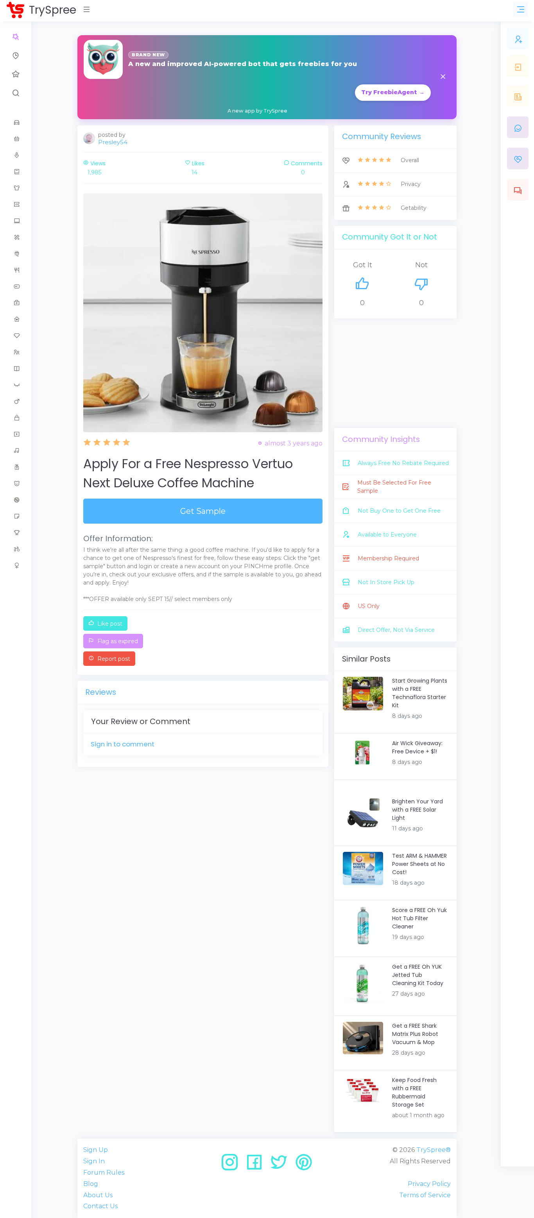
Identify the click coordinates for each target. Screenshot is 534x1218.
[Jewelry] (15, 335)
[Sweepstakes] (15, 532)
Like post (109, 623)
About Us (98, 1195)
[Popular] (15, 74)
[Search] (15, 93)
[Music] (15, 450)
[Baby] (15, 139)
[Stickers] (15, 516)
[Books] (15, 171)
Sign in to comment (122, 744)
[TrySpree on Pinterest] (304, 1165)
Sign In (94, 1161)
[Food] (15, 270)
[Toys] (15, 549)
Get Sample (203, 511)
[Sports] (15, 500)
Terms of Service (425, 1195)
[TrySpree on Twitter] (281, 1165)
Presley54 (112, 142)
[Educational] (15, 237)
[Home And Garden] (15, 319)
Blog (90, 1184)
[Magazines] (15, 368)
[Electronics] (15, 253)
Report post (113, 658)
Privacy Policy (429, 1184)
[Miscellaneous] (15, 418)
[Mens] (15, 401)
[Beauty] (15, 155)
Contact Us (100, 1206)
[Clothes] (15, 188)
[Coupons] (15, 204)
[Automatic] (15, 36)
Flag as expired (117, 641)
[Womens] (15, 565)
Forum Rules (103, 1172)
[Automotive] (15, 122)
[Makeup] (15, 385)
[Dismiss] (442, 77)
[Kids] (15, 352)
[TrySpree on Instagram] (232, 1165)
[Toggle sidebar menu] (520, 9)
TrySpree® (433, 1150)
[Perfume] (15, 467)
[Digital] (15, 221)
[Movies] (15, 434)
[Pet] (15, 483)
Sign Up (95, 1150)
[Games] (15, 286)
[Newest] (15, 55)
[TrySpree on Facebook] (257, 1165)
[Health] (15, 303)
